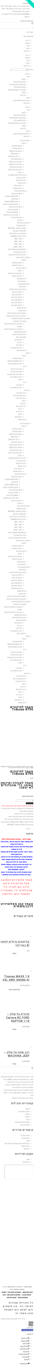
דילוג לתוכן (30, 1327)
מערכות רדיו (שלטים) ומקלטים (17, 90)
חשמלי (24, 356)
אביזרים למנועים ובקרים (15, 364)
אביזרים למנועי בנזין (16, 387)
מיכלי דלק (19, 411)
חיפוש (31, 70)
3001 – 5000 (18, 241)
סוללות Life (22, 286)
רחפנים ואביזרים (21, 268)
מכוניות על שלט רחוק (19, 82)
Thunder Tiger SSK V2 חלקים (17, 249)
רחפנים (20, 271)
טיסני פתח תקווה (28, 1292)
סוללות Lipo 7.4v (17, 294)
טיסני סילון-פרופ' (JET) (15, 170)
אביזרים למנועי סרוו (16, 348)
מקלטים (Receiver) (20, 332)
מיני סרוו (19, 342)
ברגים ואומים (22, 419)
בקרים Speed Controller (15, 361)
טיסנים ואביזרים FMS (15, 151)
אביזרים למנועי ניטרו (16, 377)
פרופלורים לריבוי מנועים (15, 273)
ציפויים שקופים (17, 188)
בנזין (24, 382)
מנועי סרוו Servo (21, 337)
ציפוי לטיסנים (22, 183)
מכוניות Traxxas (21, 225)
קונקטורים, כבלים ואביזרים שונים (16, 316)
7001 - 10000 (23, 822)
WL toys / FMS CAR (19, 231)
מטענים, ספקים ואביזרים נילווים (16, 313)
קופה (28, 46)
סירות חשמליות (21, 279)
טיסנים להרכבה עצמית (15, 162)
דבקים (24, 401)
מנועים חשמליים (17, 358)
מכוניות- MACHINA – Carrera (17, 228)
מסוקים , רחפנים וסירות (22, 257)
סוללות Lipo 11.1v (16, 297)
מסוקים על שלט (23, 1297)
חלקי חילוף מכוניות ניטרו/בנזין (17, 255)
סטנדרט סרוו (18, 340)
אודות (27, 48)
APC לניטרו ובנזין (13, 209)
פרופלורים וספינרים (20, 191)
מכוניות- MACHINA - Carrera (16, 824)
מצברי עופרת (22, 310)
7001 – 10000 (17, 247)
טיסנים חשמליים (17, 148)
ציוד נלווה (23, 95)
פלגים (20, 380)
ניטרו (24, 366)
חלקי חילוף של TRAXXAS (18, 236)
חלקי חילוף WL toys (20, 252)
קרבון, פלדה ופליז (20, 398)
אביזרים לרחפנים (17, 276)
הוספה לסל (29, 803)
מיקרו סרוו (19, 345)
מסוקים (23, 260)
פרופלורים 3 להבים (16, 217)
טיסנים (24, 79)
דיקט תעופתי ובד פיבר (19, 395)
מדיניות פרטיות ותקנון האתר (20, 100)
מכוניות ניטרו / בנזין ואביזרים (17, 233)
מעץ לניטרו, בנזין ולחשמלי (10, 215)
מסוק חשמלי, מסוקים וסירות (17, 84)
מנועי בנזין (19, 385)
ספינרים (19, 220)
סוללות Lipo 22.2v (16, 305)
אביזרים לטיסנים (21, 180)
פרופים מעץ (14, 199)
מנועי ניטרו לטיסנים (16, 369)
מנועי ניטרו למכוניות (16, 371)
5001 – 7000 (18, 244)
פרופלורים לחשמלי (16, 193)
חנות (28, 76)
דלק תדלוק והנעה (21, 406)
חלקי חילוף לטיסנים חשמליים (17, 175)
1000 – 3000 (18, 239)
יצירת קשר (26, 51)
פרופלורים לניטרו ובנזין (15, 207)
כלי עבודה (23, 403)
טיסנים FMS (14, 154)
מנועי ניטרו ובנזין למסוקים (14, 374)
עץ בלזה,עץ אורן (21, 393)
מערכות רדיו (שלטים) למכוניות (13, 329)
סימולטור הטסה (21, 350)
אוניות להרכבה (21, 281)
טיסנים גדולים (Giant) (15, 164)
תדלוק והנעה (18, 417)
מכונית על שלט (11, 1297)
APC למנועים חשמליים (11, 196)
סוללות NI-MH (21, 308)
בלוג (4, 1295)
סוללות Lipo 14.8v (16, 300)
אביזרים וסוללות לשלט (19, 334)
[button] (27, 1330)
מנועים (24, 92)
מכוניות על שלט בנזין (14, 1292)
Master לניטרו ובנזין (12, 212)
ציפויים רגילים (18, 185)
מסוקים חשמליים (17, 263)
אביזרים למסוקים (17, 265)
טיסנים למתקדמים (16, 159)
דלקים (20, 409)
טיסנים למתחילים (17, 146)
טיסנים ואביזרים (24, 140)
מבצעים (27, 43)
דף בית (27, 40)
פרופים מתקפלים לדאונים (10, 204)
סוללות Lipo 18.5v (16, 302)
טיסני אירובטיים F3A (16, 167)
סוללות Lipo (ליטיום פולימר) (17, 289)
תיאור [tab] (27, 829)
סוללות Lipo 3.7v (17, 292)
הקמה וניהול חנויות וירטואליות (9, 1319)
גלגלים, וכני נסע (21, 178)
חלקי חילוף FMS (13, 156)
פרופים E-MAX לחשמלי (11, 201)
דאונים (20, 172)
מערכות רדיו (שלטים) (19, 321)
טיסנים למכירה (26, 1295)
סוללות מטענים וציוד (20, 87)
